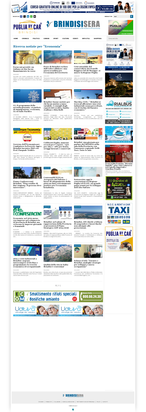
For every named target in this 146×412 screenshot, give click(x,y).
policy (98, 402)
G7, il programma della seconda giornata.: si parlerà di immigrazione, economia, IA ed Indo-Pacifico (27, 108)
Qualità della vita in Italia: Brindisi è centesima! (56, 266)
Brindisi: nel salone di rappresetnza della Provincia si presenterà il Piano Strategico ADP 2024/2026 (57, 225)
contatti (105, 402)
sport (55, 38)
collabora (57, 402)
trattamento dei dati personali (85, 402)
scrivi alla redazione (68, 402)
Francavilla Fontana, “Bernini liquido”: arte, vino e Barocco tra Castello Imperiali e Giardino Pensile (118, 166)
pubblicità (49, 402)
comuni (46, 38)
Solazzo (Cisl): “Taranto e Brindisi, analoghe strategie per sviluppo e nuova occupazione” (87, 264)
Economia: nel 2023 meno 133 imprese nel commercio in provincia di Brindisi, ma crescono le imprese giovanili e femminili (27, 222)
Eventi (75, 38)
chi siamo (41, 402)
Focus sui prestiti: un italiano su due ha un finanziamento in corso (24, 69)
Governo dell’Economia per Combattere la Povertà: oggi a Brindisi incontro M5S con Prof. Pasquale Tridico (27, 147)
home (16, 38)
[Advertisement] (119, 283)
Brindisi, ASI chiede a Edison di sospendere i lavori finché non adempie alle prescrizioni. (88, 225)
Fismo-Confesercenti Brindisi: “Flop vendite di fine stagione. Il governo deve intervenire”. (27, 184)
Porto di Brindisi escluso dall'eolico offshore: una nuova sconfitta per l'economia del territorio (56, 70)
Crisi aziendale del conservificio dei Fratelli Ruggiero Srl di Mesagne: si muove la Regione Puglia (87, 70)
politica (36, 38)
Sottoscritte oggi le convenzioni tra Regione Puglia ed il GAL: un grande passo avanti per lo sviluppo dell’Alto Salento (87, 183)
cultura (65, 38)
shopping (98, 38)
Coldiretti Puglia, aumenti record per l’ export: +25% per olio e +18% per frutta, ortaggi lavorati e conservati (57, 146)
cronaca (25, 38)
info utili (86, 38)
